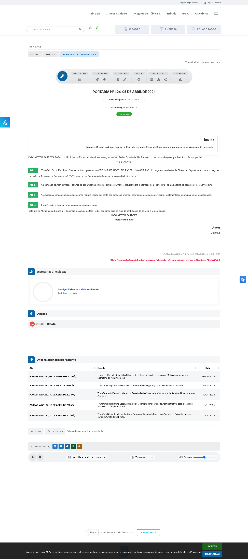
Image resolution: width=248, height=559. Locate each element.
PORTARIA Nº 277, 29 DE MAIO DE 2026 (51, 385)
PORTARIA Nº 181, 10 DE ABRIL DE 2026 (51, 415)
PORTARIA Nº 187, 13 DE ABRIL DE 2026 (51, 405)
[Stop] (40, 457)
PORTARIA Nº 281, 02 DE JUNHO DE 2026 (51, 376)
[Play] (33, 457)
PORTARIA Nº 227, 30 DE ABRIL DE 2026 (51, 394)
